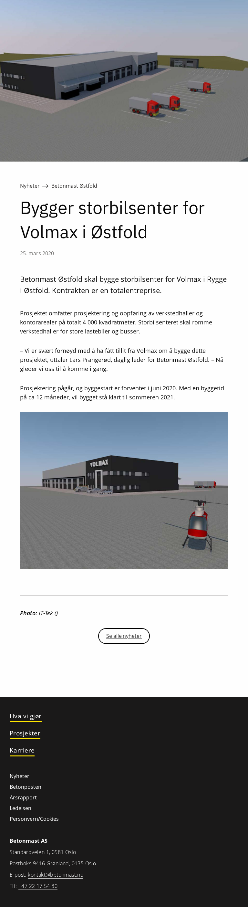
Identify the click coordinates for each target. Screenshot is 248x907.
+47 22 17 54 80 (37, 886)
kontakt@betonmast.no (55, 874)
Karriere (22, 750)
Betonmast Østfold (74, 185)
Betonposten (25, 786)
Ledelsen (20, 808)
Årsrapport (23, 797)
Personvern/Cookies (34, 818)
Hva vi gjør (26, 716)
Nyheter (30, 185)
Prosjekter (25, 733)
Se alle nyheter (124, 635)
